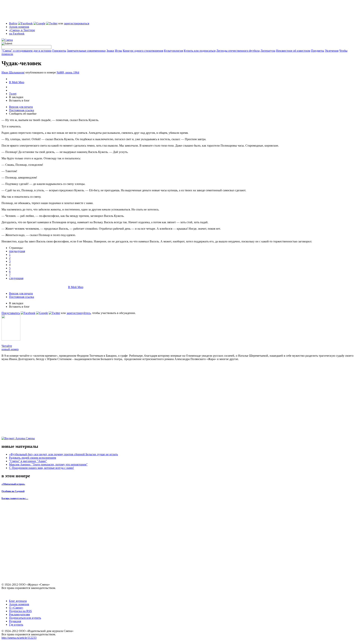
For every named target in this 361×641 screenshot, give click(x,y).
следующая (16, 278)
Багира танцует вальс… (15, 498)
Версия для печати (21, 106)
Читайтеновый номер (10, 347)
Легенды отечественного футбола (238, 50)
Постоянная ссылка (21, 110)
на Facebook (16, 33)
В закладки (16, 97)
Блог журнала (18, 600)
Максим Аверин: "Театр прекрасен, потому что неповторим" (48, 464)
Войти (13, 23)
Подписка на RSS (20, 611)
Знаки (110, 50)
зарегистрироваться (76, 23)
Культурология (173, 50)
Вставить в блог (19, 100)
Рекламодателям (19, 614)
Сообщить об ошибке (22, 113)
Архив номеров (19, 26)
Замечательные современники (86, 50)
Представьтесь (11, 313)
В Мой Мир (16, 82)
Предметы (317, 50)
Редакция (15, 621)
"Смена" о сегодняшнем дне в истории (27, 50)
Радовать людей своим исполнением (32, 457)
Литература (267, 50)
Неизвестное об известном (293, 50)
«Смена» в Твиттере (22, 30)
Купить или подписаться (199, 50)
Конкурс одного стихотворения (143, 50)
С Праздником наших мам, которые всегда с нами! (41, 467)
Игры (118, 50)
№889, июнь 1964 (68, 72)
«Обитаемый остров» (13, 484)
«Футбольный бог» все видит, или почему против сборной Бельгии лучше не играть (63, 454)
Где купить (16, 624)
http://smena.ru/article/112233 (19, 637)
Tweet (12, 93)
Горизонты (59, 50)
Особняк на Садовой (13, 491)
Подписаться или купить (25, 617)
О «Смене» (16, 607)
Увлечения (331, 50)
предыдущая (17, 251)
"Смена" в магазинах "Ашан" (28, 461)
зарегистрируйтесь (79, 313)
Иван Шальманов (13, 72)
